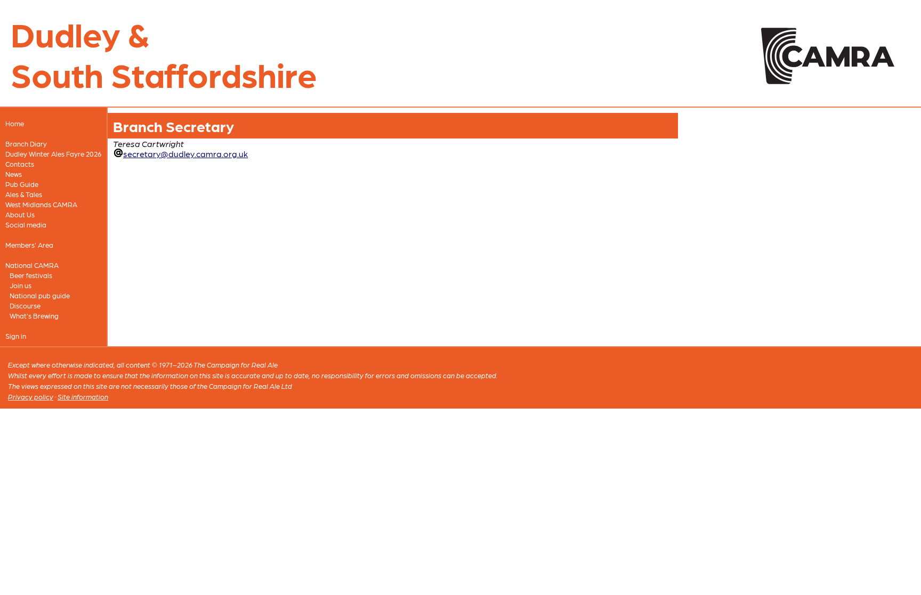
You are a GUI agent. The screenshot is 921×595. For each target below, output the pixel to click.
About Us (20, 214)
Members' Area (29, 245)
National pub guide (40, 295)
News (13, 174)
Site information (83, 397)
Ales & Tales (23, 194)
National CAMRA (32, 265)
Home (14, 123)
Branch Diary (26, 144)
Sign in (15, 336)
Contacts (19, 164)
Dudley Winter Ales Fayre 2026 (53, 154)
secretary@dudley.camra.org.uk (185, 154)
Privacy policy (30, 397)
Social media (25, 225)
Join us (20, 285)
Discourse (25, 305)
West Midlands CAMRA (41, 204)
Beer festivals (31, 275)
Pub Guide (21, 184)
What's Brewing (34, 316)
